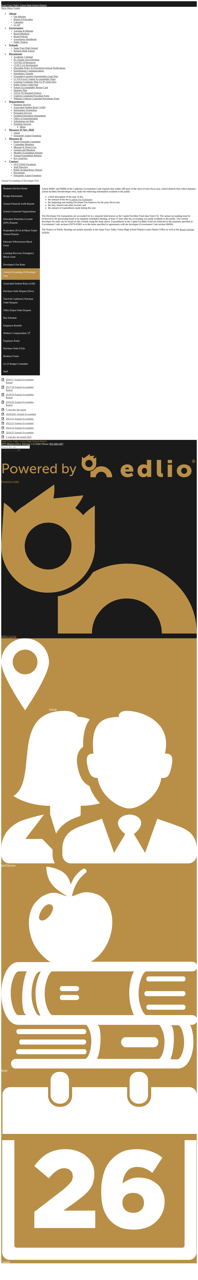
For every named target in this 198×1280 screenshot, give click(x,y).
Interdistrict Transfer (23, 73)
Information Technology (25, 110)
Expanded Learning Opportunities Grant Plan (36, 76)
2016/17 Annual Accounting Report (20, 381)
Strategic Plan (20, 90)
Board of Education (23, 19)
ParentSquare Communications (29, 70)
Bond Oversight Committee (27, 141)
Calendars (18, 22)
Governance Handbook (25, 39)
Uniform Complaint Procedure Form (31, 95)
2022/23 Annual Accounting (20, 423)
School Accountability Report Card (31, 87)
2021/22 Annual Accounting (20, 419)
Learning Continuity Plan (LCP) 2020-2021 (35, 82)
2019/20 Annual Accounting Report (20, 403)
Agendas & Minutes (23, 31)
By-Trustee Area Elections (26, 59)
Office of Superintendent (26, 118)
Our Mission (20, 16)
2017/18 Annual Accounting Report (20, 388)
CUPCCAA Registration (26, 65)
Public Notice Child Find (26, 84)
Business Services (22, 104)
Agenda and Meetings (24, 150)
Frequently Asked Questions (27, 135)
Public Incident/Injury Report (28, 170)
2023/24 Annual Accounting (20, 428)
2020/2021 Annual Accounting (21, 414)
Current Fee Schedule (80, 199)
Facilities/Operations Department (30, 115)
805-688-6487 (56, 444)
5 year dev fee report (16, 409)
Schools (53, 709)
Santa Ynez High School (26, 48)
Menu (23, 127)
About (17, 133)
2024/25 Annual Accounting (20, 432)
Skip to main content (11, 2)
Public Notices (21, 42)
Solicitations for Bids (24, 121)
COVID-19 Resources (25, 62)
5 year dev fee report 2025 (19, 437)
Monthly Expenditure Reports (28, 152)
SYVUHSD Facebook (25, 164)
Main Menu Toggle (10, 8)
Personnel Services (23, 113)
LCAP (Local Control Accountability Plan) (35, 79)
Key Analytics (21, 158)
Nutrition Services (22, 124)
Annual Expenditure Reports (28, 155)
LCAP (17, 25)
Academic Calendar (23, 57)
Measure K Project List (25, 147)
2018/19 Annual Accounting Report (20, 396)
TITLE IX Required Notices (27, 93)
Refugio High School (24, 51)
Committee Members (24, 144)
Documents (19, 172)
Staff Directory (21, 167)
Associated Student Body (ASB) (29, 107)
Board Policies (21, 36)
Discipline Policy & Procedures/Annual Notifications (39, 68)
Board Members (21, 33)
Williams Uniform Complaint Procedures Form (36, 98)
